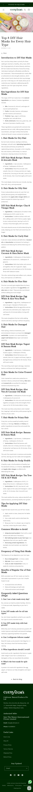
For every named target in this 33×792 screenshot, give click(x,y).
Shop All (6, 741)
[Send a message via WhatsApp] (30, 782)
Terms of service (27, 785)
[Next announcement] (30, 5)
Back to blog (17, 679)
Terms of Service (8, 749)
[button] (3, 10)
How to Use (7, 737)
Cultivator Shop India (16, 783)
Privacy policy (18, 785)
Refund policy (10, 785)
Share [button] (5, 53)
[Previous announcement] (3, 5)
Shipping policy (17, 788)
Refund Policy (7, 757)
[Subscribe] (27, 768)
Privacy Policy (7, 745)
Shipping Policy (8, 753)
